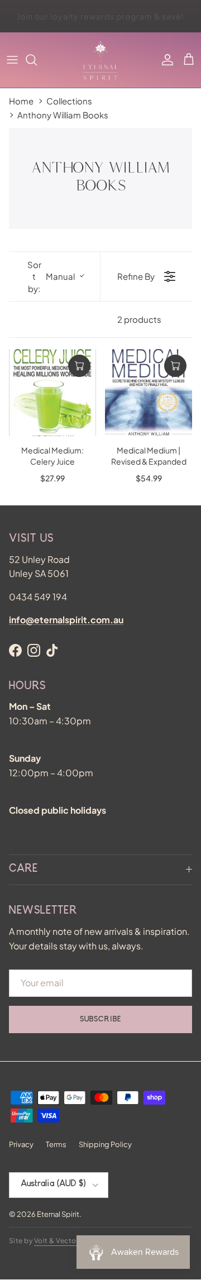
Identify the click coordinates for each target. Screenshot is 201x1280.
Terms (56, 1144)
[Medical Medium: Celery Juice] (52, 392)
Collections (69, 100)
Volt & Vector (56, 1240)
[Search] (37, 59)
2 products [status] (139, 319)
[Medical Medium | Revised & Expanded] (148, 392)
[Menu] (12, 59)
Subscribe (100, 1020)
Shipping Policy (105, 1144)
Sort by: (51, 276)
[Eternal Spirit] (100, 60)
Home (21, 100)
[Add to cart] (79, 366)
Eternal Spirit (58, 1214)
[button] (188, 59)
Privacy (21, 1144)
